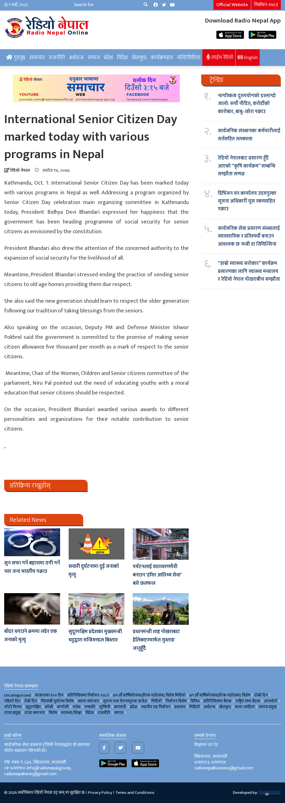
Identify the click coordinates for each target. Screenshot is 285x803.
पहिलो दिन (12, 701)
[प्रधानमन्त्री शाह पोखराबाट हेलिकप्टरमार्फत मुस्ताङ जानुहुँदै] (161, 609)
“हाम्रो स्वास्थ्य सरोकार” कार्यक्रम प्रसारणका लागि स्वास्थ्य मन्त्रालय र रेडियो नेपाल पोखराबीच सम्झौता (249, 271)
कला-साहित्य (245, 707)
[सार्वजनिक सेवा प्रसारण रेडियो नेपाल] (47, 26)
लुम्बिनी (104, 707)
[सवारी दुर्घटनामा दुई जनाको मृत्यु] (96, 544)
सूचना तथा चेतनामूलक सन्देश (125, 701)
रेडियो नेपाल (20, 170)
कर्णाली (63, 707)
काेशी (49, 707)
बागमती (120, 707)
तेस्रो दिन (30, 701)
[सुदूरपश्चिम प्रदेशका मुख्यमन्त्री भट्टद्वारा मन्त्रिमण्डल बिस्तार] (96, 609)
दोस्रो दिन (261, 695)
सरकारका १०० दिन (49, 695)
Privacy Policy (100, 792)
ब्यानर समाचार (88, 701)
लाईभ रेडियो (221, 57)
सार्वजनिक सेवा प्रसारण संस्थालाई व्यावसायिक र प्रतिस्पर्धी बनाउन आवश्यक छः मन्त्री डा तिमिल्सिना (249, 236)
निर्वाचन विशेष (176, 701)
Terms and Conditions (135, 792)
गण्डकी (89, 707)
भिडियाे (156, 701)
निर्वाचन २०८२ (266, 5)
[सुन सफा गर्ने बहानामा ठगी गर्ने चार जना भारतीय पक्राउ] (32, 542)
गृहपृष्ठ (19, 57)
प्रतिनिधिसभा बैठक (217, 701)
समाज (94, 57)
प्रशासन (179, 707)
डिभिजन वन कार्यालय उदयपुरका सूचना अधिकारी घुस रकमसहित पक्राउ (247, 201)
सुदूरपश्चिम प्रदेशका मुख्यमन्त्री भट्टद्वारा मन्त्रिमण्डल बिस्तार (95, 636)
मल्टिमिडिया (188, 57)
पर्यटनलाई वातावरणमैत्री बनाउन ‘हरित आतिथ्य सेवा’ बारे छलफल (157, 575)
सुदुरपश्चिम (33, 707)
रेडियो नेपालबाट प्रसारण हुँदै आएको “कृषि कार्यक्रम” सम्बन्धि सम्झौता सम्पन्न (246, 166)
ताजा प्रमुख (12, 713)
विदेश (122, 57)
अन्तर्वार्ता (270, 701)
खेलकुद (139, 57)
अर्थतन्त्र (76, 57)
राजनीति (57, 57)
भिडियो (194, 707)
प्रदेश (108, 57)
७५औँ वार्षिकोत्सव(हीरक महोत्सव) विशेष (219, 695)
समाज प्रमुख (268, 707)
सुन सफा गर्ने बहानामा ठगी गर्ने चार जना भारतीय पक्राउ (32, 567)
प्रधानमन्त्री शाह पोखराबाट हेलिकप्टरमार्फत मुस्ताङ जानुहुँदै (156, 640)
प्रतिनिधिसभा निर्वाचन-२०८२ (88, 695)
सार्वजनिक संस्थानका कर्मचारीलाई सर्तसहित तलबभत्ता (249, 135)
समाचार (37, 57)
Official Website (232, 5)
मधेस (76, 707)
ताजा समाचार (34, 713)
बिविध (195, 701)
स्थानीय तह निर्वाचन (155, 707)
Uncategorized (17, 695)
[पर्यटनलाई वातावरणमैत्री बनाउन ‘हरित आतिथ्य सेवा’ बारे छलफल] (161, 544)
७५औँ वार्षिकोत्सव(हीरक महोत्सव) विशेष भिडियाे (149, 695)
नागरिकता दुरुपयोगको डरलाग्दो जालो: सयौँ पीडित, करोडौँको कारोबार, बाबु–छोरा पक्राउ (247, 104)
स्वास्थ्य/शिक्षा (71, 713)
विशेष (53, 713)
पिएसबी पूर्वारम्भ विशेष (57, 701)
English (250, 57)
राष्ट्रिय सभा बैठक (247, 701)
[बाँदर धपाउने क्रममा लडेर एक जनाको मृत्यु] (32, 609)
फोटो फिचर (13, 707)
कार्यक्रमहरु (162, 57)
